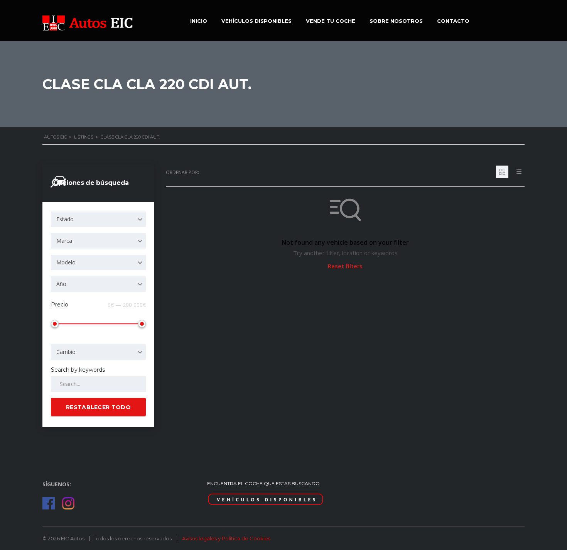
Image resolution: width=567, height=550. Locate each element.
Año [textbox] (61, 284)
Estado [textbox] (65, 219)
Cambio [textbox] (66, 351)
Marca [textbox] (64, 240)
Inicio (198, 21)
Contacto (453, 21)
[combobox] (98, 219)
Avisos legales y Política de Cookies (226, 538)
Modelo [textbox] (66, 262)
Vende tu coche (330, 21)
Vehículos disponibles (256, 21)
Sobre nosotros (396, 21)
